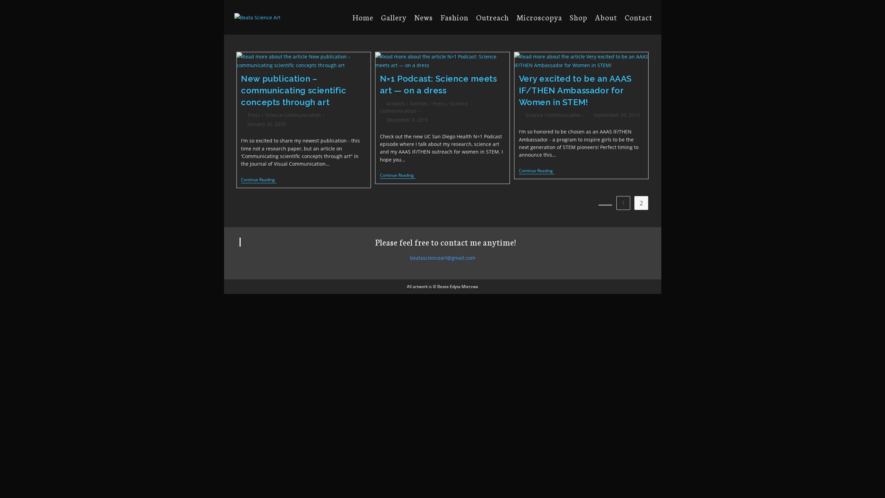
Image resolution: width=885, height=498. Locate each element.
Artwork (395, 103)
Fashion (419, 103)
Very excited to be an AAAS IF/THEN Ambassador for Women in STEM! (575, 90)
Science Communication (293, 115)
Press (254, 115)
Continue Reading (259, 180)
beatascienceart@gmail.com (442, 258)
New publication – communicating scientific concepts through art (293, 90)
